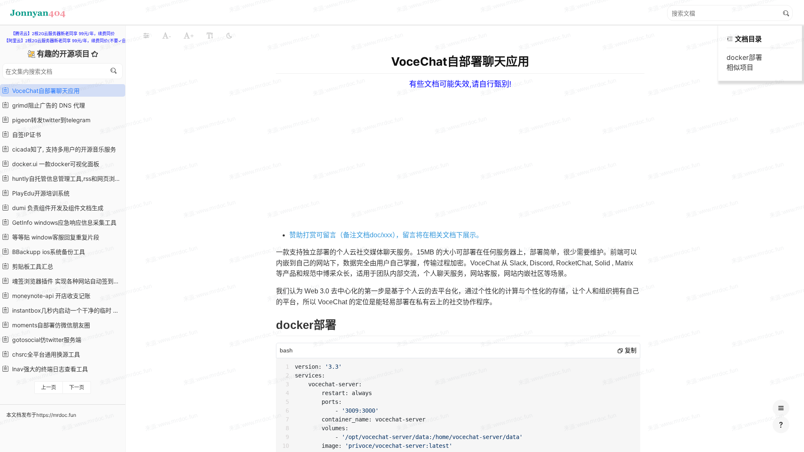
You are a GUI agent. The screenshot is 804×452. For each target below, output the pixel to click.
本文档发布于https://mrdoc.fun (41, 415)
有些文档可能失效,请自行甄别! (460, 84)
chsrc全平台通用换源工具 (44, 354)
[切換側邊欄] (146, 35)
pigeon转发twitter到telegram (49, 119)
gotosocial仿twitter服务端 (45, 339)
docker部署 (744, 57)
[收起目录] (730, 39)
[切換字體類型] (209, 35)
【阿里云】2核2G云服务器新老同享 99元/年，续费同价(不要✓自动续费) (72, 40)
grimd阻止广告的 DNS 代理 (47, 105)
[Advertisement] (531, 147)
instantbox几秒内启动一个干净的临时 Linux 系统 (66, 310)
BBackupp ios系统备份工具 (47, 251)
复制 (629, 350)
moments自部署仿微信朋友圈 (49, 325)
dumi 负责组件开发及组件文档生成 (56, 207)
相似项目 (740, 67)
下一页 (76, 387)
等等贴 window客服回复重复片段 (54, 237)
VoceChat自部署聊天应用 (44, 90)
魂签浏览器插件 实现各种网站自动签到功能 (66, 281)
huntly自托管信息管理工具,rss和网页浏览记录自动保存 (66, 178)
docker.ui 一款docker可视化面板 (54, 163)
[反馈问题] (781, 424)
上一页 (48, 387)
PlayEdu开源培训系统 (39, 193)
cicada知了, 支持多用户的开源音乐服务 (62, 149)
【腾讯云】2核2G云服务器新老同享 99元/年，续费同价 (63, 33)
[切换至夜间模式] (229, 35)
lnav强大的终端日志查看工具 (48, 368)
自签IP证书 (25, 134)
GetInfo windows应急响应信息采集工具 (62, 222)
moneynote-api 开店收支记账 (49, 295)
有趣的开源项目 (64, 53)
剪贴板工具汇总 (31, 266)
